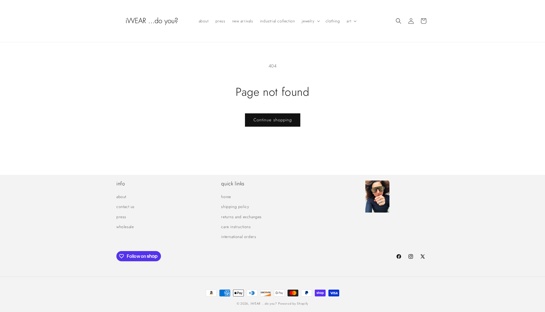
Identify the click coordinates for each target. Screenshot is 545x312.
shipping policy (235, 207)
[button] (310, 21)
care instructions (236, 227)
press (121, 217)
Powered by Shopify (293, 303)
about (121, 197)
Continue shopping (272, 120)
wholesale (125, 227)
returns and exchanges (241, 217)
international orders (238, 236)
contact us (125, 207)
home (226, 197)
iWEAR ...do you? (263, 303)
